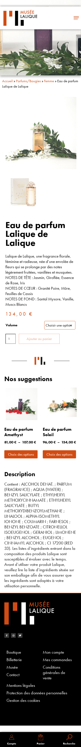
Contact (12, 674)
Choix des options (21, 454)
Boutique (13, 652)
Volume (11, 325)
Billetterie (14, 659)
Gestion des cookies (23, 700)
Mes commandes (57, 659)
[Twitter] (20, 635)
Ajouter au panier (39, 338)
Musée (12, 667)
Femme (49, 81)
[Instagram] (13, 635)
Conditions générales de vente (54, 673)
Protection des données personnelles (36, 693)
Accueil (7, 81)
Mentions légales (20, 685)
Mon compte (53, 652)
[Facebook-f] (6, 635)
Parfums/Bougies (28, 81)
